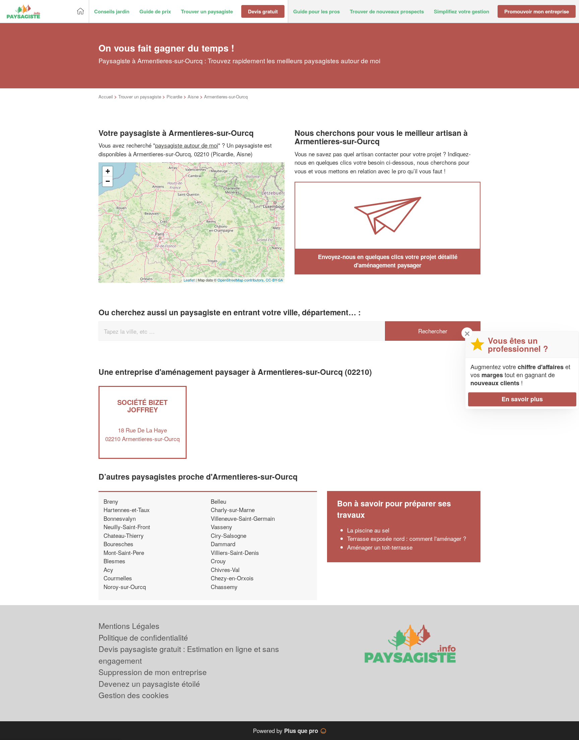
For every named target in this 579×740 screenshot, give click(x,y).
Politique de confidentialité (143, 637)
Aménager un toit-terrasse (379, 547)
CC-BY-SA (274, 279)
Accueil (106, 96)
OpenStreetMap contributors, (241, 279)
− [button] (108, 181)
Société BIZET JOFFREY (142, 405)
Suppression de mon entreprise (153, 671)
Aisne (193, 96)
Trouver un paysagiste (139, 96)
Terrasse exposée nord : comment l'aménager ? (406, 538)
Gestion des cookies (134, 695)
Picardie (174, 96)
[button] (111, 11)
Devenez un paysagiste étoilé (149, 683)
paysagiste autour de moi (186, 145)
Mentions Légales (129, 625)
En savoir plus (522, 399)
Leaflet (189, 279)
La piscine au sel (368, 530)
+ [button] (108, 171)
